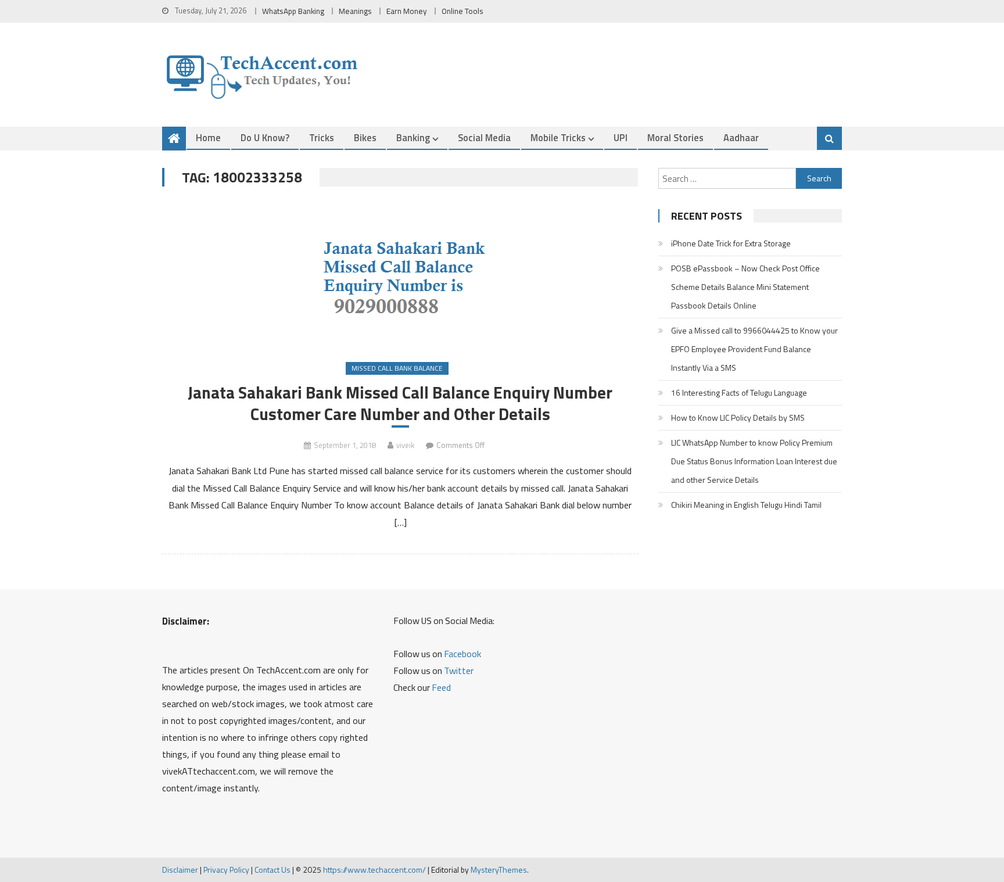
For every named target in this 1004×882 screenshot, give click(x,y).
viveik (405, 445)
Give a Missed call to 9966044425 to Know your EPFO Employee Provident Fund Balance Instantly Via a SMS (754, 349)
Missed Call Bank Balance (397, 368)
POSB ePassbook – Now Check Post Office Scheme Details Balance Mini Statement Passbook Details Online (745, 286)
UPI (621, 137)
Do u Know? (265, 137)
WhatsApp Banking (293, 11)
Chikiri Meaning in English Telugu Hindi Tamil (746, 505)
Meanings (355, 11)
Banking (413, 137)
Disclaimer (180, 869)
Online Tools (462, 11)
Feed (441, 687)
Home (208, 137)
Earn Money (406, 11)
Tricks (321, 137)
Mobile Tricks (558, 137)
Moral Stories (675, 137)
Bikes (365, 137)
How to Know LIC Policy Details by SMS (738, 417)
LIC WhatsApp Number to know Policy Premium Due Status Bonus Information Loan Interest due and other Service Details (754, 461)
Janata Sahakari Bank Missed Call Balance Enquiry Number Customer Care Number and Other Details (400, 403)
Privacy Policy (226, 869)
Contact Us (272, 869)
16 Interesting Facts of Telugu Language (739, 392)
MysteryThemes (499, 869)
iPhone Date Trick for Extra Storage (731, 243)
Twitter (459, 670)
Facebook (462, 654)
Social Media (484, 137)
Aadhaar (741, 137)
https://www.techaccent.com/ (374, 869)
